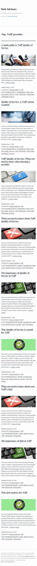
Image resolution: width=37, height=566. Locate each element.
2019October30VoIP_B (12, 537)
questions (18, 268)
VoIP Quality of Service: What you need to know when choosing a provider (18, 161)
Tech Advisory (9, 9)
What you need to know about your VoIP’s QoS (18, 388)
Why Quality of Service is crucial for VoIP (17, 331)
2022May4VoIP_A (11, 149)
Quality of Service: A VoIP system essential (17, 103)
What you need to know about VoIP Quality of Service (18, 220)
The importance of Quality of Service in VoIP (15, 274)
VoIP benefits (22, 94)
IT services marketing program (27, 556)
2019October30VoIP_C (12, 485)
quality (21, 433)
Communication (21, 92)
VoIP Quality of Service (7, 97)
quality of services (29, 433)
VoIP (21, 90)
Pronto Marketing (12, 16)
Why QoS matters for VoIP (14, 492)
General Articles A (15, 146)
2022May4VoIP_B (11, 208)
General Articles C (15, 90)
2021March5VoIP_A (11, 377)
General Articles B (15, 206)
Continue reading (10, 82)
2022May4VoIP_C (11, 92)
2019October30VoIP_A (12, 433)
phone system (30, 92)
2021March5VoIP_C (11, 265)
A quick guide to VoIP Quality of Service (17, 46)
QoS (2, 94)
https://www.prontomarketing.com (8, 561)
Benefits (20, 265)
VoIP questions (17, 436)
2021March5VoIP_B (11, 322)
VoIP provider (30, 94)
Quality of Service (9, 94)
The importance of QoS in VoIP (16, 440)
